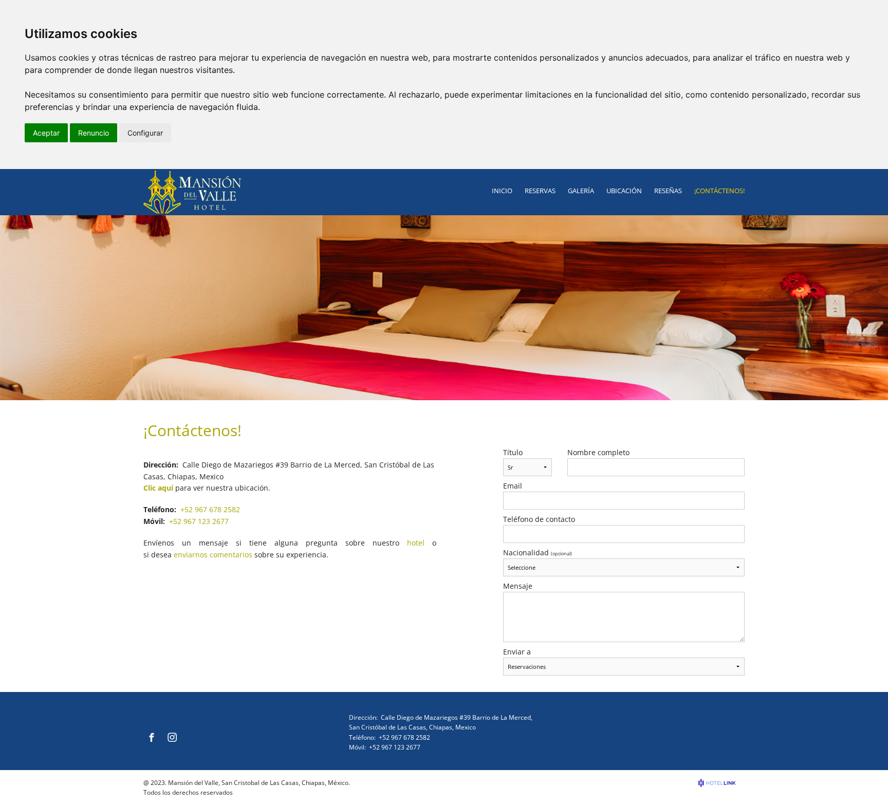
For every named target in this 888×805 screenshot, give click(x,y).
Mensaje (517, 586)
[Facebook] (151, 737)
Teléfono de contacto (539, 519)
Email (512, 486)
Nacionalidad (537, 552)
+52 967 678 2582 (210, 509)
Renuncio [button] (93, 132)
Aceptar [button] (46, 132)
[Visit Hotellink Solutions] (721, 782)
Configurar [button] (145, 132)
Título (513, 452)
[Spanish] (165, 717)
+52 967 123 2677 (199, 521)
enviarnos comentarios (213, 554)
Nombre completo (598, 452)
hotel (415, 543)
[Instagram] (172, 737)
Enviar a (517, 652)
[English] (151, 717)
